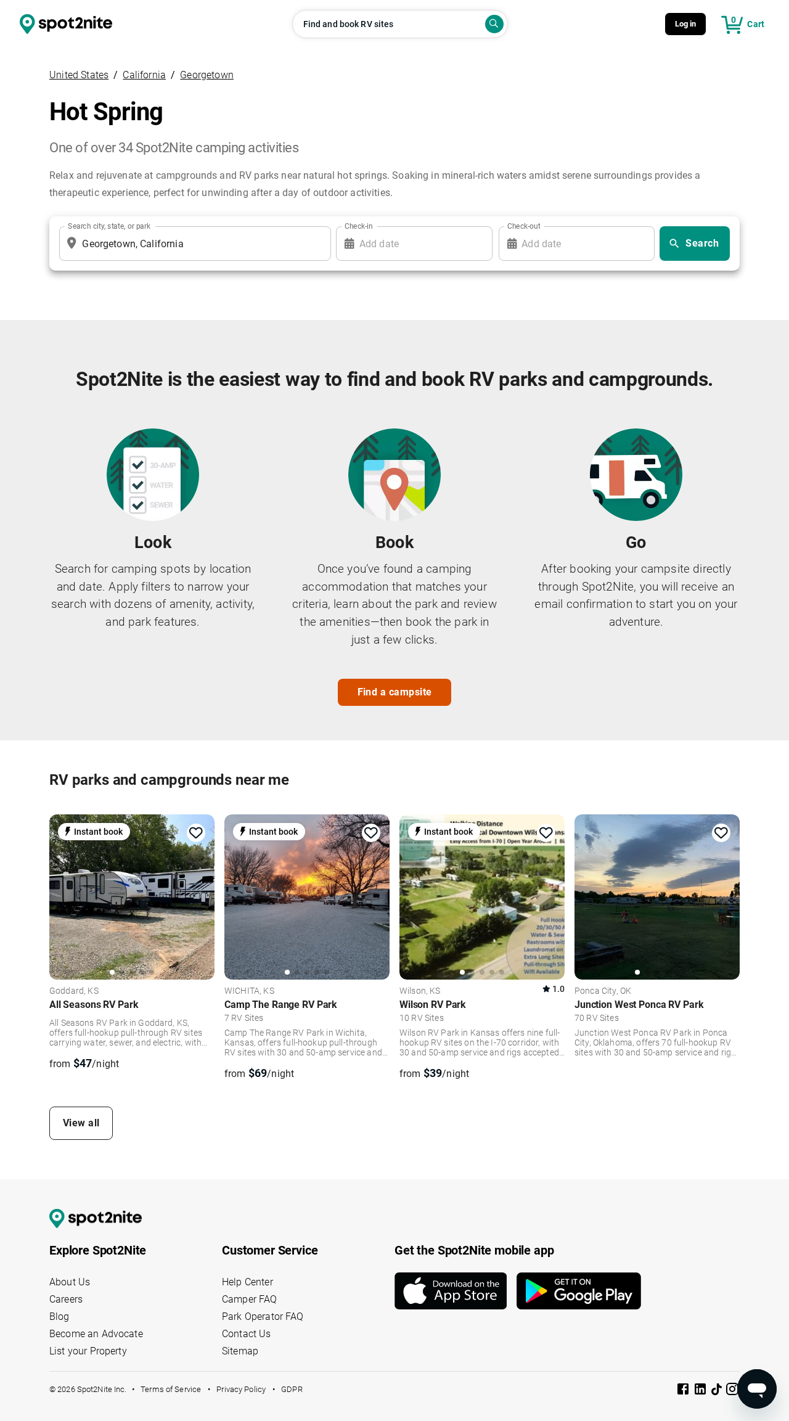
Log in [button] (686, 23)
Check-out (524, 226)
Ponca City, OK (602, 991)
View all (81, 1123)
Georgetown (207, 75)
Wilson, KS (420, 991)
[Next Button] (201, 897)
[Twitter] (717, 1390)
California (144, 75)
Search (702, 243)
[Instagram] (732, 1391)
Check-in (359, 226)
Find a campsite (395, 692)
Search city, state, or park (109, 226)
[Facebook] (684, 1391)
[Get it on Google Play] (579, 1290)
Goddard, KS (74, 991)
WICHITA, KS (249, 991)
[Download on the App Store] (455, 1290)
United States (78, 75)
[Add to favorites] (196, 833)
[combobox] (192, 243)
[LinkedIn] (701, 1391)
